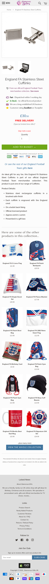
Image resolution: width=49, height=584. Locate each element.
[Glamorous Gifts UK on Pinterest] (27, 540)
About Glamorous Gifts (24, 484)
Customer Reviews (24, 514)
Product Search (24, 508)
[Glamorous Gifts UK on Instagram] (32, 540)
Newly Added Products (24, 510)
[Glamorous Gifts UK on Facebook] (22, 540)
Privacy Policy (25, 526)
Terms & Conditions (25, 529)
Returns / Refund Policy (24, 523)
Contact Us (24, 520)
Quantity (24, 135)
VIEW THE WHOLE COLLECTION (24, 447)
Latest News (24, 480)
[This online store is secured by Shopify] (24, 567)
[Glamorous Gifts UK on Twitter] (16, 540)
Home (9, 10)
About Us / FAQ (24, 517)
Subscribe (39, 557)
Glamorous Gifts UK (31, 570)
